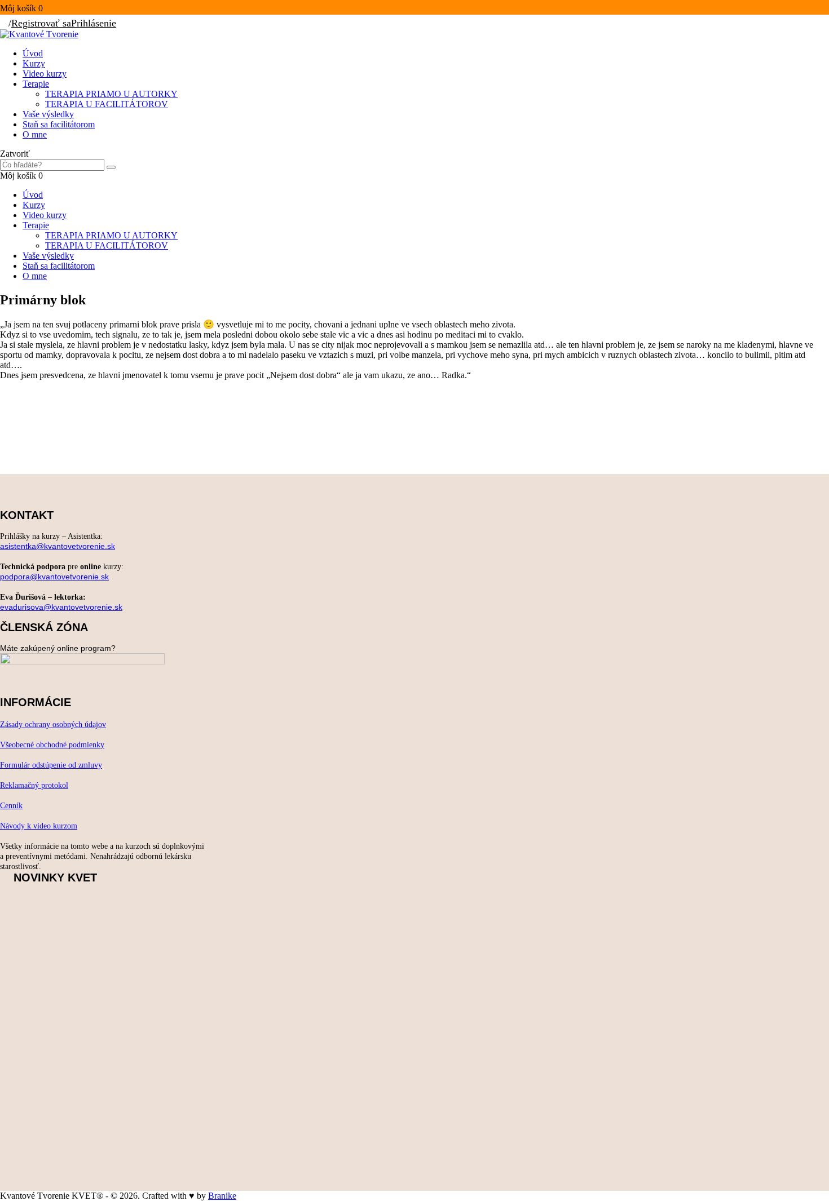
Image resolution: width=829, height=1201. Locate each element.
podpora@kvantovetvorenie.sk (54, 576)
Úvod (33, 53)
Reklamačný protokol (34, 785)
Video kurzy (45, 73)
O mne (35, 134)
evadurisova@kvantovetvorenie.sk (61, 606)
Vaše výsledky (48, 114)
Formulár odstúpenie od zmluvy (51, 765)
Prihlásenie (93, 23)
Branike (222, 1195)
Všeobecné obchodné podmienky (52, 745)
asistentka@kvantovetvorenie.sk (57, 546)
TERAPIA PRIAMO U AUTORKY (111, 94)
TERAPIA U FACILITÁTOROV (106, 104)
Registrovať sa (41, 23)
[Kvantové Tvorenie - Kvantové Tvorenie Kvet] (39, 34)
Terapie (36, 83)
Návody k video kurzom (38, 826)
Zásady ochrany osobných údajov (53, 724)
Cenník (11, 805)
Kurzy (34, 63)
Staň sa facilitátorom (59, 124)
